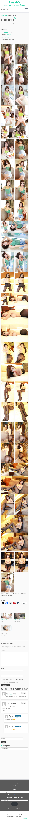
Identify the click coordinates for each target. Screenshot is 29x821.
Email (2, 674)
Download (9, 34)
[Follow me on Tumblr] (6, 9)
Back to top (25, 818)
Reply (23, 693)
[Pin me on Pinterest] (7, 9)
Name (2, 668)
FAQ (14, 787)
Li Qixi (16, 23)
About (14, 782)
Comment (3, 650)
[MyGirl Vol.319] (6, 628)
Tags (15, 789)
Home (2, 15)
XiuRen (6, 15)
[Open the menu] (26, 9)
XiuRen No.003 (4, 620)
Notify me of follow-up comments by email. (13, 679)
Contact (14, 785)
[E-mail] (2, 9)
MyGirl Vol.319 (4, 632)
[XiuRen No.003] (6, 616)
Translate (19, 795)
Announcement (14, 783)
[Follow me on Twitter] (3, 9)
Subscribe (14, 804)
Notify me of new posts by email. (10, 682)
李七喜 (6, 32)
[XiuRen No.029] (19, 616)
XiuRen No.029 (17, 620)
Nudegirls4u (14, 2)
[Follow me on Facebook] (5, 9)
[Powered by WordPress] (21, 814)
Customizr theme (18, 816)
